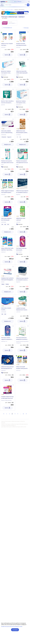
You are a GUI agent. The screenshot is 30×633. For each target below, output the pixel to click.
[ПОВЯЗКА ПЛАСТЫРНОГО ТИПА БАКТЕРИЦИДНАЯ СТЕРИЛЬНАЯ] (7, 280)
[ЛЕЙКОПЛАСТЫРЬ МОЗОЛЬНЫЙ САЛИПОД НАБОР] (22, 132)
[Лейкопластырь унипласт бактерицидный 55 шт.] (7, 368)
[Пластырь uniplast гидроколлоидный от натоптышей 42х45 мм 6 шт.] (7, 338)
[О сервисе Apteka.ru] (28, 1)
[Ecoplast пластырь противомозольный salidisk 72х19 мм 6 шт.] (22, 44)
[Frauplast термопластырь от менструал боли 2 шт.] (7, 397)
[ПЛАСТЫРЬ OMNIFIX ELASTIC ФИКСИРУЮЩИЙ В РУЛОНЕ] (7, 132)
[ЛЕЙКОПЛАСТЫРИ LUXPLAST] (22, 220)
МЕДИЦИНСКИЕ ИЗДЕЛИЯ (9, 9)
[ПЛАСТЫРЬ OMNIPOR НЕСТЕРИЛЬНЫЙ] (7, 220)
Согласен (15, 630)
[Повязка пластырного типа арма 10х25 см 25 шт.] (7, 162)
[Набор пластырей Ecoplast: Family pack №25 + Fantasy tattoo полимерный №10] (22, 368)
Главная (3, 9)
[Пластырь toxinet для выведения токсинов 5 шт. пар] (22, 338)
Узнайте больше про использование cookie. (12, 626)
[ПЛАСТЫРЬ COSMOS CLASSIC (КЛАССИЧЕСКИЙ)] (7, 309)
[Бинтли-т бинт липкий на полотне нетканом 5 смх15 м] (7, 102)
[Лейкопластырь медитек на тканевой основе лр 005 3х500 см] (22, 280)
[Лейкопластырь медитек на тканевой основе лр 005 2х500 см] (22, 191)
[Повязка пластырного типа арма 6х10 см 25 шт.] (22, 162)
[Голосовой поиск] (25, 5)
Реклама (26, 12)
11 (23, 413)
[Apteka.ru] (4, 2)
